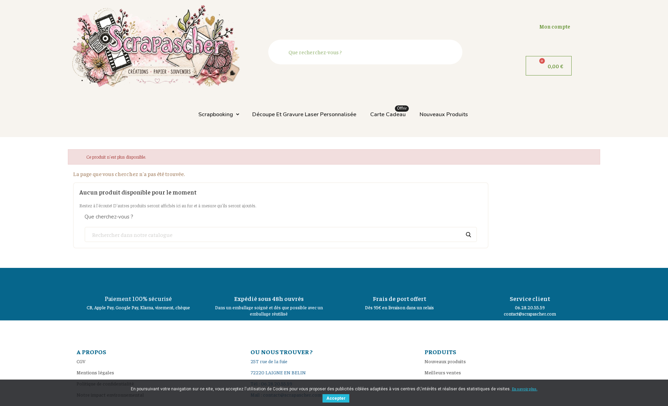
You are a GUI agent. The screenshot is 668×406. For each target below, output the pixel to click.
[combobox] (367, 52)
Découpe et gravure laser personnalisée (304, 114)
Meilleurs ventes (442, 372)
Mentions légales (95, 372)
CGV (81, 361)
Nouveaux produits (444, 114)
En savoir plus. (525, 388)
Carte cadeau (388, 112)
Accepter (335, 398)
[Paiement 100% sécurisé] (138, 280)
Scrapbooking (215, 114)
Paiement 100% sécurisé (138, 298)
